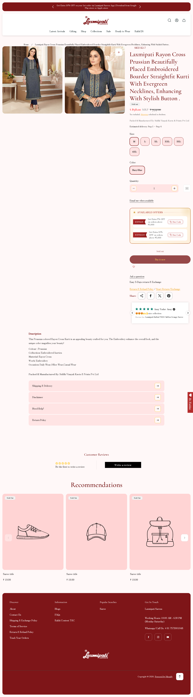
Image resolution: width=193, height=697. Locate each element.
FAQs (57, 614)
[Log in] (176, 20)
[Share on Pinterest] (168, 295)
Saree (103, 608)
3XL (179, 141)
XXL (167, 141)
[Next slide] (140, 7)
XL (156, 141)
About (13, 608)
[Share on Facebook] (150, 295)
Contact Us (15, 614)
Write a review (122, 465)
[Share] (141, 295)
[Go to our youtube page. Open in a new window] (167, 637)
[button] (160, 312)
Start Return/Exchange (168, 289)
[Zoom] (118, 52)
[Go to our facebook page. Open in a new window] (148, 637)
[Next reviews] (188, 313)
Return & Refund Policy (141, 289)
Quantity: (134, 180)
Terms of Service (18, 626)
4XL (134, 151)
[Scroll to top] (179, 676)
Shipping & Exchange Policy (23, 620)
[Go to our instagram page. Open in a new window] (158, 637)
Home (26, 44)
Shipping (144, 114)
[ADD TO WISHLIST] (134, 267)
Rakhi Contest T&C (65, 620)
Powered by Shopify (163, 676)
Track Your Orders (19, 637)
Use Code (176, 222)
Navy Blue (137, 170)
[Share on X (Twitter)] (159, 295)
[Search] (169, 20)
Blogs (57, 608)
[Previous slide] (53, 7)
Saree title (8, 573)
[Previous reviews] (132, 313)
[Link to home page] (96, 654)
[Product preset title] (32, 532)
